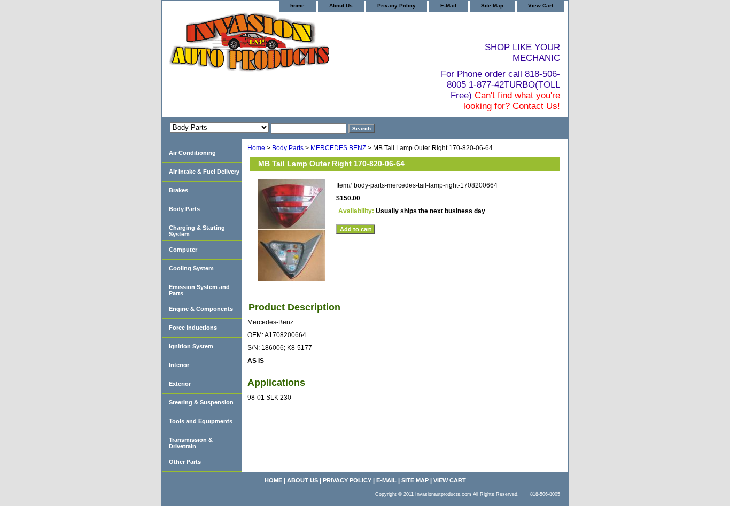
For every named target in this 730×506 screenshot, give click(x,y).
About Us (341, 6)
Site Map (492, 6)
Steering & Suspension (201, 402)
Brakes (178, 190)
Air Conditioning (192, 153)
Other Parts (185, 461)
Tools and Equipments (200, 421)
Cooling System (191, 268)
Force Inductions (193, 327)
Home (256, 148)
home (297, 6)
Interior (179, 365)
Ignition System (191, 346)
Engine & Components (201, 309)
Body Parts (288, 148)
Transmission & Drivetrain (191, 443)
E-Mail (448, 6)
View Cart (540, 6)
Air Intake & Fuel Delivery (204, 171)
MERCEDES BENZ (338, 148)
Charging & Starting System (197, 230)
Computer (183, 249)
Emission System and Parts (199, 290)
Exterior (180, 383)
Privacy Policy (396, 6)
